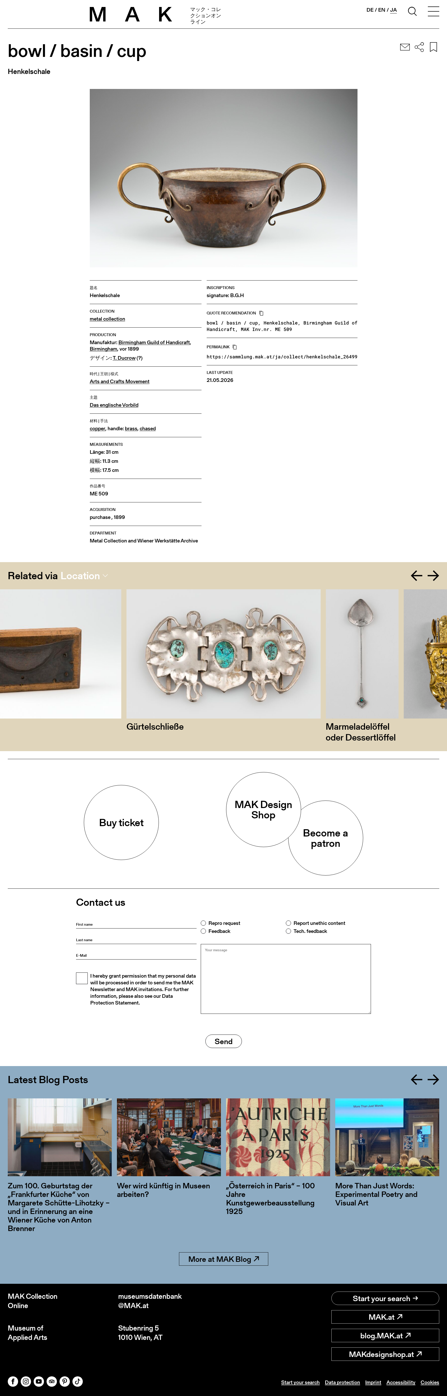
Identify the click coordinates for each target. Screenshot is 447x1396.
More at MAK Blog (219, 1259)
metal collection (107, 319)
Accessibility (400, 1382)
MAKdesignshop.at (381, 1354)
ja (393, 9)
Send (224, 1041)
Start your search (381, 1298)
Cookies (430, 1382)
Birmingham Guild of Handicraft (154, 342)
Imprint (373, 1382)
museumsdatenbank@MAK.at (150, 1301)
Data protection (342, 1382)
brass (131, 428)
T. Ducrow (124, 358)
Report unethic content (319, 923)
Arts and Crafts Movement (120, 381)
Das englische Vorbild (114, 405)
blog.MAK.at (381, 1335)
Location (80, 575)
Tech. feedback (310, 931)
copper (97, 428)
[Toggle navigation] (433, 12)
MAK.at (381, 1316)
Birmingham (103, 349)
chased (148, 428)
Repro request (224, 923)
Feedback (219, 931)
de (370, 9)
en (381, 9)
